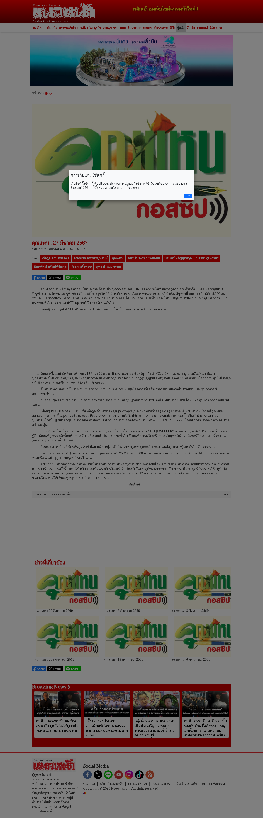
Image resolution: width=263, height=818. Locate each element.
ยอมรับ (188, 196)
